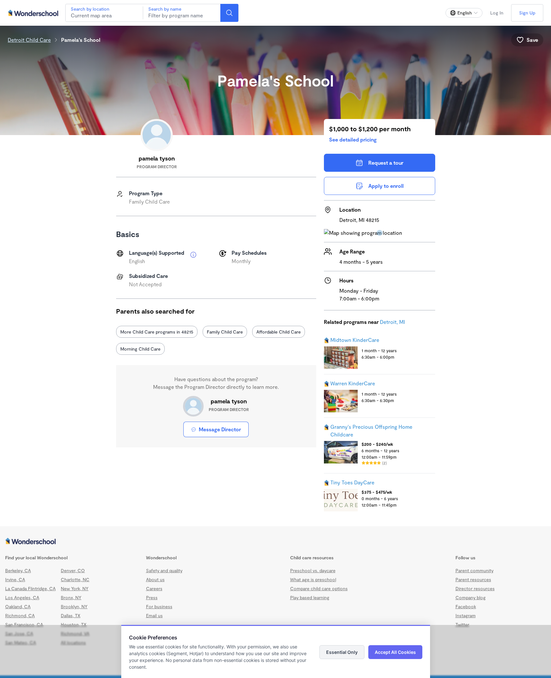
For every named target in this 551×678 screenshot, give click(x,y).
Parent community (474, 570)
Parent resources (473, 579)
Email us (154, 615)
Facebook (465, 606)
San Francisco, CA (24, 624)
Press (152, 597)
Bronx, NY (71, 597)
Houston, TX (74, 624)
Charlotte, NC (75, 579)
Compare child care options (319, 588)
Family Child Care (225, 331)
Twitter (462, 624)
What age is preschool (313, 579)
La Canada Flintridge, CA (30, 588)
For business (159, 606)
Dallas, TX (70, 615)
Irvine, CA (15, 579)
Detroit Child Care (29, 40)
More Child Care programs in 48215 (156, 331)
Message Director (220, 429)
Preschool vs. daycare (312, 570)
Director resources (475, 588)
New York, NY (74, 588)
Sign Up (527, 12)
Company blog (470, 597)
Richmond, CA (20, 615)
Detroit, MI (392, 322)
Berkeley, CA (18, 570)
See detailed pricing (353, 139)
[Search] (229, 13)
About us (155, 579)
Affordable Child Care (278, 331)
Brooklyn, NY (74, 606)
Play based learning (309, 597)
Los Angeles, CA (22, 597)
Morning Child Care (140, 349)
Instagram (465, 615)
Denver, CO (73, 570)
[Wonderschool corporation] (275, 541)
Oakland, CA (18, 606)
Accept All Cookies (395, 652)
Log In (496, 12)
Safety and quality (164, 570)
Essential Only (342, 652)
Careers (154, 588)
